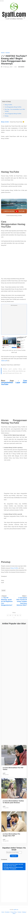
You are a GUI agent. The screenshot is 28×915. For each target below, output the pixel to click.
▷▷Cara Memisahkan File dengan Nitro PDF (11, 835)
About (14, 913)
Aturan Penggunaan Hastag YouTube (13, 113)
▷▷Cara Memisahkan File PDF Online (13, 768)
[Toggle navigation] (24, 18)
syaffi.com (16, 909)
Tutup (8, 101)
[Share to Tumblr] (20, 615)
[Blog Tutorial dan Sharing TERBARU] (14, 11)
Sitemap (24, 912)
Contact (19, 912)
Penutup (6, 116)
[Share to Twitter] (10, 615)
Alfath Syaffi (4, 360)
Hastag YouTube (8, 104)
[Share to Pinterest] (15, 615)
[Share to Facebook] (13, 615)
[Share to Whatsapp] (8, 615)
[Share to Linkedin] (18, 615)
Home (3, 52)
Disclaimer (7, 912)
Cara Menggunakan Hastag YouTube (13, 107)
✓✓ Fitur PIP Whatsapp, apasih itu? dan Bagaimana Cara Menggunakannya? (6, 601)
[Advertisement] (14, 36)
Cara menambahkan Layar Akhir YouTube (14, 382)
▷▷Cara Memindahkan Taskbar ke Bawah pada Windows (13, 802)
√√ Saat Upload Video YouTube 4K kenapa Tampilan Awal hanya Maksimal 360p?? (21, 601)
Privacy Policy (14, 912)
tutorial (8, 52)
